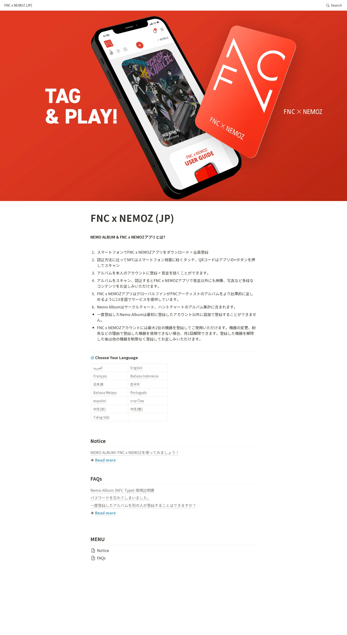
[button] (18, 5)
